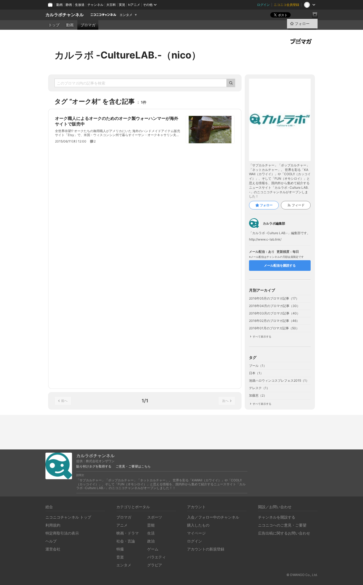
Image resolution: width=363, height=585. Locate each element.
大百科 (111, 5)
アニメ (122, 525)
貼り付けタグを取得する (93, 466)
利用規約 (52, 525)
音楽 (120, 557)
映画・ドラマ (127, 533)
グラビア (154, 565)
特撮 (120, 549)
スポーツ (154, 517)
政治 (151, 541)
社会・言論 (125, 541)
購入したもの (198, 525)
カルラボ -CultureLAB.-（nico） (127, 55)
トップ (54, 25)
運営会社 (52, 549)
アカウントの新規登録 (205, 549)
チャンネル (95, 5)
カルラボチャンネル (64, 14)
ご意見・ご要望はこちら (133, 466)
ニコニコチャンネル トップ (68, 517)
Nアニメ (134, 5)
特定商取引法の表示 (62, 533)
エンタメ (126, 15)
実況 (122, 5)
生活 (151, 533)
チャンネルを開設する (276, 517)
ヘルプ (51, 541)
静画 (69, 5)
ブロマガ (88, 25)
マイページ (196, 533)
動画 (59, 5)
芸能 (151, 525)
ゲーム (152, 549)
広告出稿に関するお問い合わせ (284, 533)
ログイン (263, 5)
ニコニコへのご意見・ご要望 (282, 525)
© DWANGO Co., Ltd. (302, 575)
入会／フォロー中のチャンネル (213, 517)
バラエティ (156, 557)
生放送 (80, 5)
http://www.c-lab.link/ (265, 239)
